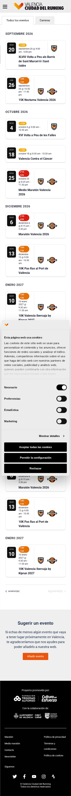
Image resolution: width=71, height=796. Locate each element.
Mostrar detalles (49, 436)
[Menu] (5, 6)
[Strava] (53, 776)
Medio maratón (12, 743)
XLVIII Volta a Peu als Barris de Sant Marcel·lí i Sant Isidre (37, 61)
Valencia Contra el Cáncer (35, 158)
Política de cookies (53, 755)
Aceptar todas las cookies (35, 446)
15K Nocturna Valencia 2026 (37, 100)
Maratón (9, 737)
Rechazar (35, 468)
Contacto (9, 750)
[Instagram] (43, 776)
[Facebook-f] (24, 776)
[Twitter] (14, 776)
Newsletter (10, 756)
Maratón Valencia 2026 (34, 234)
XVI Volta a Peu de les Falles (37, 135)
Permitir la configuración (35, 457)
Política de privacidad (55, 737)
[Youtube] (34, 776)
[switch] (61, 398)
